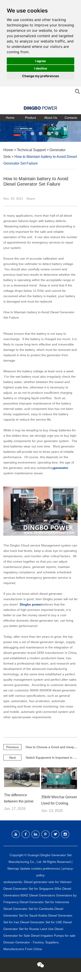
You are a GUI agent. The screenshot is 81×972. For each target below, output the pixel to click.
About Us (50, 117)
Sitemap (13, 868)
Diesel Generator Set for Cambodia (28, 909)
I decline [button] (40, 68)
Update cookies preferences (40, 868)
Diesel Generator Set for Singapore (28, 888)
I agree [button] (40, 61)
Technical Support (31, 150)
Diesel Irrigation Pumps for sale (53, 935)
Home (10, 117)
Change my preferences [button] (40, 76)
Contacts (71, 117)
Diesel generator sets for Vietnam (48, 882)
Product (30, 117)
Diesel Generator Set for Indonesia (44, 902)
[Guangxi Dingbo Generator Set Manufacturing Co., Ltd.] (40, 104)
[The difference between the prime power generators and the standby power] (22, 777)
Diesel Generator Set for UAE (41, 922)
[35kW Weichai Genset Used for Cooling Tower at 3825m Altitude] (59, 778)
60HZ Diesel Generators (38, 895)
